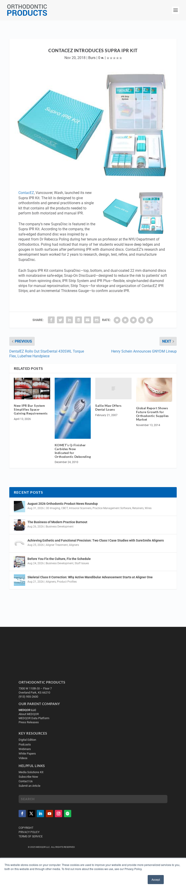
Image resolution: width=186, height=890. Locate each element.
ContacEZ (26, 193)
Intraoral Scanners (80, 508)
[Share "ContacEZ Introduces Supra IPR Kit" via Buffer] (78, 319)
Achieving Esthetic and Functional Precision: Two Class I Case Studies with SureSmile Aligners (95, 540)
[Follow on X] (31, 813)
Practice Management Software (112, 508)
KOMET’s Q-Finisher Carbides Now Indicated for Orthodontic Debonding (73, 450)
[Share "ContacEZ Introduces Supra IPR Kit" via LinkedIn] (69, 319)
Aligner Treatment (57, 545)
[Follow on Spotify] (67, 813)
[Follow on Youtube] (49, 813)
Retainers (138, 508)
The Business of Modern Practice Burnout (57, 522)
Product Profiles (67, 581)
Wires (148, 508)
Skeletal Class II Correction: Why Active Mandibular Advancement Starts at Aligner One (90, 577)
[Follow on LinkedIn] (40, 813)
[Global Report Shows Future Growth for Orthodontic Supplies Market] (154, 390)
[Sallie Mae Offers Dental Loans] (113, 389)
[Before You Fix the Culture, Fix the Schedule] (19, 561)
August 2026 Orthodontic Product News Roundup (62, 503)
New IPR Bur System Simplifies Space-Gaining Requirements (30, 409)
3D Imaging (53, 508)
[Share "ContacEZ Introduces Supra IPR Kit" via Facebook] (51, 319)
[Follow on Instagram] (58, 813)
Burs (91, 58)
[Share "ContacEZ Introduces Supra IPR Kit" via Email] (87, 319)
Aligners (74, 545)
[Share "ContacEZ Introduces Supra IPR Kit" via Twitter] (60, 319)
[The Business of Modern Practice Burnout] (19, 525)
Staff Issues (82, 563)
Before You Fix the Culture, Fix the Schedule (59, 559)
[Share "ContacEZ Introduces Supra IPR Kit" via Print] (96, 319)
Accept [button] (156, 879)
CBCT (64, 508)
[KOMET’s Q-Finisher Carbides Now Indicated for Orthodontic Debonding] (73, 408)
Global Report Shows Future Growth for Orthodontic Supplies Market (152, 413)
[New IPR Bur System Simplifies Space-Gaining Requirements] (32, 389)
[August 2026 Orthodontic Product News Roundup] (19, 506)
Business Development (59, 526)
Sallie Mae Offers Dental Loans (108, 407)
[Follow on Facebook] (22, 813)
